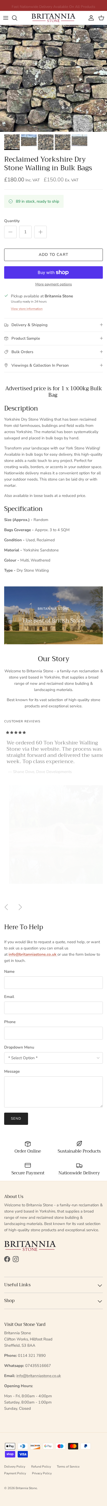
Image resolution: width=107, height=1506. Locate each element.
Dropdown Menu (19, 1047)
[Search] (17, 18)
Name (9, 971)
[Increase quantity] (40, 232)
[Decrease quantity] (10, 232)
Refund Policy (41, 1466)
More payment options (53, 284)
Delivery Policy (14, 1466)
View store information (27, 309)
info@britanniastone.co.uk (38, 1375)
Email (9, 996)
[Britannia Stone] (53, 17)
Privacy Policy (42, 1473)
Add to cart (53, 254)
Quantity (12, 220)
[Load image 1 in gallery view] (53, 78)
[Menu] (5, 18)
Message (12, 1071)
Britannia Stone (26, 1488)
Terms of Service (68, 1466)
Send (16, 1118)
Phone (10, 1021)
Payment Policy (15, 1473)
